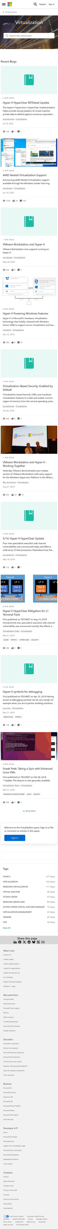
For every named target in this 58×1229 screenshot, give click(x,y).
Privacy (30, 1219)
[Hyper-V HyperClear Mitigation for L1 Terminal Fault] (29, 588)
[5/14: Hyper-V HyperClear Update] (29, 516)
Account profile (8, 999)
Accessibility (7, 1204)
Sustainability (8, 1208)
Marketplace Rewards (10, 1159)
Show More (30, 811)
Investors (6, 1195)
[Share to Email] (43, 941)
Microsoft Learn (8, 1141)
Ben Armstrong (9, 482)
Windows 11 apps (9, 986)
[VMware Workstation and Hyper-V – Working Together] (29, 440)
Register (42, 4)
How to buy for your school (12, 1061)
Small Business (8, 1119)
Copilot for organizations (11, 968)
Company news (8, 1186)
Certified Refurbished (10, 1022)
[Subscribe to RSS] (38, 941)
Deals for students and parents (13, 1070)
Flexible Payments (9, 1031)
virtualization (10, 881)
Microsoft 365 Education (11, 1057)
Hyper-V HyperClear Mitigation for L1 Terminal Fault (26, 612)
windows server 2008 (14, 902)
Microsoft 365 (8, 1101)
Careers (6, 1177)
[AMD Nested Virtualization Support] (29, 153)
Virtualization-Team (11, 631)
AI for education (8, 1075)
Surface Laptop (8, 959)
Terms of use (7, 1222)
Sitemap (6, 1219)
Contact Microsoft (18, 1219)
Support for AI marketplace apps (14, 1146)
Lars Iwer (7, 708)
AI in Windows (8, 977)
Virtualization (21, 119)
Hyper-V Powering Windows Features (25, 313)
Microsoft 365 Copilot (10, 1115)
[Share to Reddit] (29, 941)
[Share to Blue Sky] (33, 941)
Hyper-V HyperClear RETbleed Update (26, 102)
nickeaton (7, 329)
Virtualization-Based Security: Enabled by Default (28, 387)
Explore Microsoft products (12, 982)
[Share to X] (24, 941)
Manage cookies (41, 1219)
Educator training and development (15, 1066)
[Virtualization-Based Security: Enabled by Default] (29, 363)
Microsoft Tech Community (12, 1150)
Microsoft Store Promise (11, 1026)
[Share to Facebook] (19, 941)
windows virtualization (15, 886)
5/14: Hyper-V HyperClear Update (23, 538)
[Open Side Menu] (4, 4)
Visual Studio (7, 1164)
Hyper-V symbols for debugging (22, 691)
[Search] (35, 4)
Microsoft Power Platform (12, 1106)
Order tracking (8, 1017)
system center (10, 896)
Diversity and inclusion (11, 1199)
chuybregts (7, 188)
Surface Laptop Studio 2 (11, 964)
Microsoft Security (9, 1092)
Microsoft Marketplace (11, 1155)
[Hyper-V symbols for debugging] (29, 669)
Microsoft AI (7, 1088)
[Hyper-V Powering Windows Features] (29, 291)
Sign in (14, 837)
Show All (6, 927)
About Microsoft (8, 1181)
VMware (7, 917)
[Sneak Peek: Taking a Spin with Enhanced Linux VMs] (29, 746)
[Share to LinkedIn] (15, 941)
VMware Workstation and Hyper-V (24, 244)
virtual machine (11, 891)
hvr (5, 922)
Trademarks (19, 1222)
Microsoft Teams (8, 1110)
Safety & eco (31, 1222)
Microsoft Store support (11, 1008)
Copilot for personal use (11, 973)
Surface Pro (7, 955)
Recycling (42, 1222)
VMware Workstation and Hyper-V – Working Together (25, 464)
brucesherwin (8, 119)
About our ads (8, 1225)
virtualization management (17, 912)
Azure (5, 1132)
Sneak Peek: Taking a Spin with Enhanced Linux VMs (28, 770)
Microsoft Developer (10, 1137)
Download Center (9, 1004)
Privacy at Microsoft (10, 1190)
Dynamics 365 (8, 1097)
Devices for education (10, 1048)
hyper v (7, 876)
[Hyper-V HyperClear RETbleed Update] (29, 80)
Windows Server (11, 12)
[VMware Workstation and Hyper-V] (29, 222)
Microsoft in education (11, 1043)
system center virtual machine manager (23, 907)
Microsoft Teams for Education (13, 1052)
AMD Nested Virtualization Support (24, 175)
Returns (6, 1013)
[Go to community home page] (10, 4)
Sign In (51, 4)
